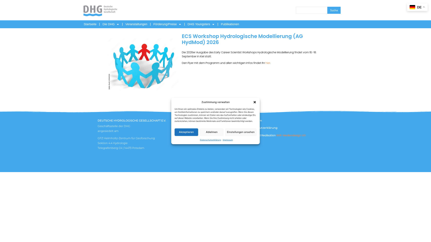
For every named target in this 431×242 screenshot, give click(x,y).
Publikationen (230, 24)
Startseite (90, 24)
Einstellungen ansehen (241, 132)
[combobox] (311, 10)
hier (268, 63)
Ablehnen (212, 132)
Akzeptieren (186, 132)
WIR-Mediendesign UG (291, 135)
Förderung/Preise (165, 24)
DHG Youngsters (199, 24)
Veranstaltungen (136, 24)
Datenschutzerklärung (210, 140)
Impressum (228, 140)
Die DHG (109, 24)
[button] (254, 102)
